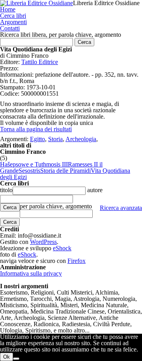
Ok (6, 357)
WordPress (43, 241)
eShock (62, 248)
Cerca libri (13, 15)
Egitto (37, 139)
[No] (16, 358)
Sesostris (29, 170)
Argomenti (13, 22)
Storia (55, 139)
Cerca (10, 207)
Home (7, 9)
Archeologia (80, 139)
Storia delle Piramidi (65, 170)
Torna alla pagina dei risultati (36, 129)
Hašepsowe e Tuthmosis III (34, 164)
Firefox (76, 260)
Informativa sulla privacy (31, 273)
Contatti (10, 28)
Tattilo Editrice (39, 62)
